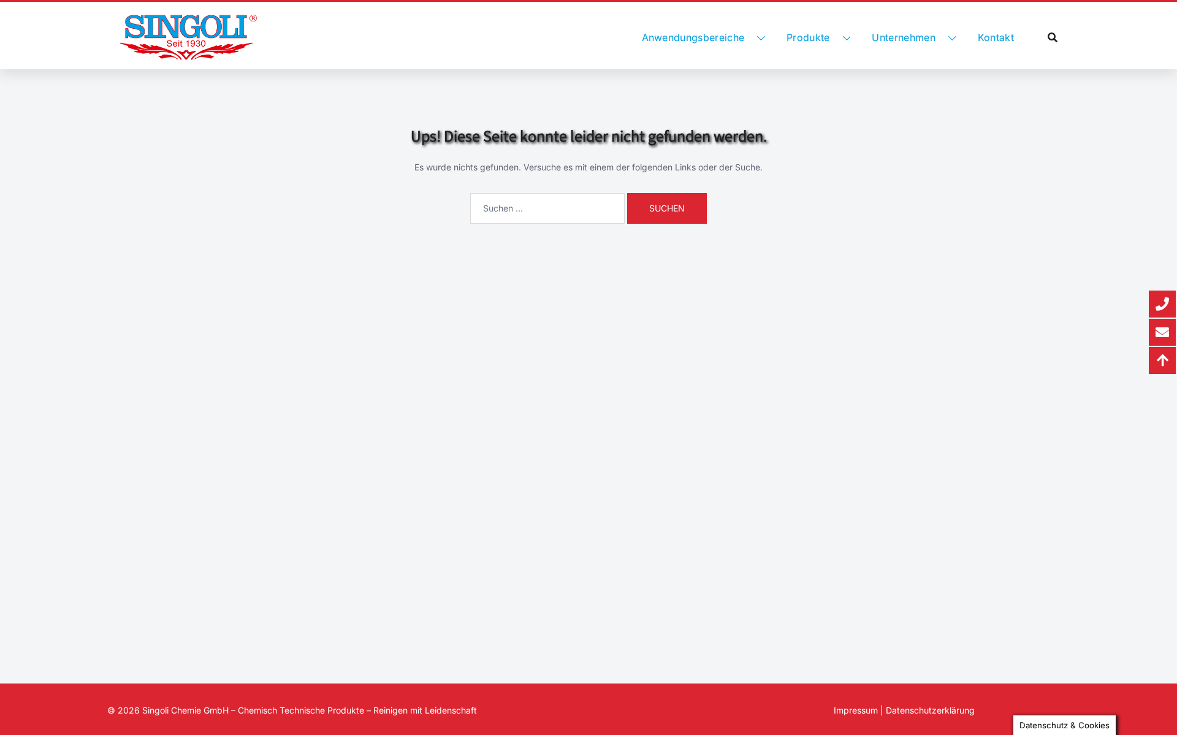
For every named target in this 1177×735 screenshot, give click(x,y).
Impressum (856, 710)
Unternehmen (903, 37)
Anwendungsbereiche (693, 37)
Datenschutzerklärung (930, 710)
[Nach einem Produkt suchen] (1052, 37)
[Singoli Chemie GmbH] (188, 37)
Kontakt (996, 37)
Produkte (808, 37)
